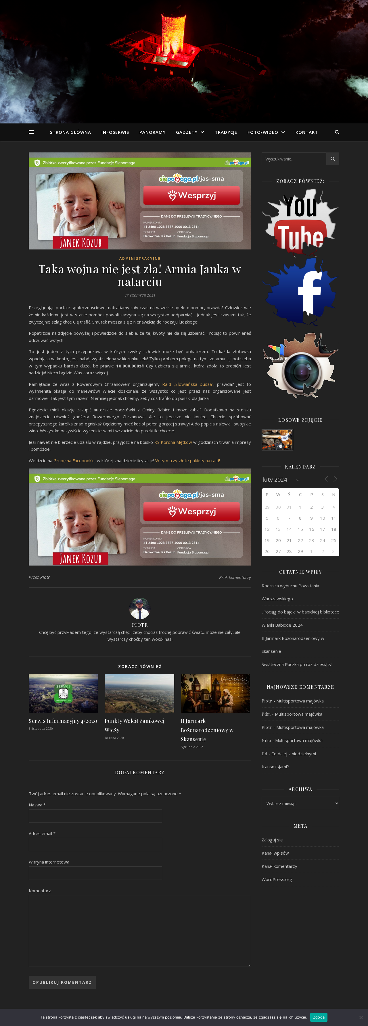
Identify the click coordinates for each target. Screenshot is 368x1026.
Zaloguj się (272, 840)
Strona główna (70, 132)
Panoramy (152, 132)
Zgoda (319, 1017)
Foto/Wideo (263, 132)
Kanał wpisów (275, 853)
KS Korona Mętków (173, 442)
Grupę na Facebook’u (74, 460)
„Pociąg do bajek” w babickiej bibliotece (300, 612)
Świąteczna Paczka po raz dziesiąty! (297, 664)
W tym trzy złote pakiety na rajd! (187, 460)
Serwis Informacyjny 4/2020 (63, 720)
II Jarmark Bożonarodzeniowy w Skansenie (207, 730)
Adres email (42, 833)
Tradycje (226, 132)
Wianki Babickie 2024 (282, 625)
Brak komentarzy (235, 577)
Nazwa (37, 805)
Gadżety (187, 132)
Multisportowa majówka (300, 701)
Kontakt (307, 132)
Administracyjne (140, 258)
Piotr (45, 577)
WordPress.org (277, 879)
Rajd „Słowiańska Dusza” (187, 384)
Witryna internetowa (49, 862)
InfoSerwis (115, 132)
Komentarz (40, 890)
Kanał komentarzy (279, 866)
